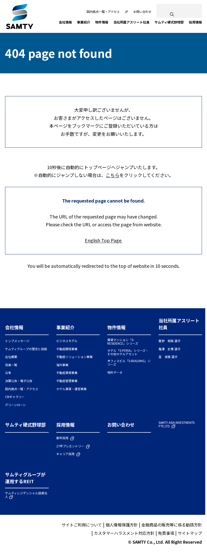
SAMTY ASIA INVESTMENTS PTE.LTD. (177, 424)
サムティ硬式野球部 (25, 424)
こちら (112, 175)
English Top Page (103, 240)
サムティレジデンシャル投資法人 (26, 495)
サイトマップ (190, 533)
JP (126, 11)
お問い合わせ (142, 11)
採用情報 (65, 424)
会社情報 (14, 327)
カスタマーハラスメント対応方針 (124, 533)
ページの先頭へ (197, 298)
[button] (27, 329)
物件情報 (116, 327)
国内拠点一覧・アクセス (103, 11)
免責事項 (166, 533)
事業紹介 (65, 327)
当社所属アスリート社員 (179, 323)
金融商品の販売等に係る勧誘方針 (171, 525)
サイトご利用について (82, 525)
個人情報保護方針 (122, 525)
